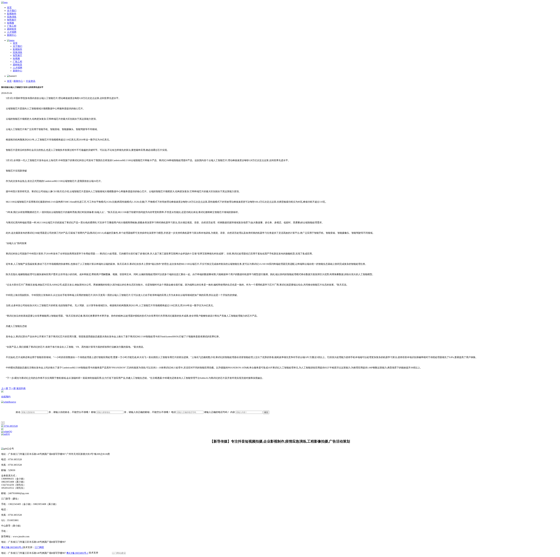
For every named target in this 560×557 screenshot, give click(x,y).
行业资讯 (30, 81)
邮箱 (131, 412)
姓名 (53, 412)
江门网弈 (39, 547)
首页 (9, 7)
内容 (233, 412)
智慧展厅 (11, 20)
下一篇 (12, 388)
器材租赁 (11, 29)
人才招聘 (11, 32)
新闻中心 (11, 35)
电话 (200, 412)
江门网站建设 (119, 553)
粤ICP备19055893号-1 (12, 547)
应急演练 (11, 16)
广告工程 (11, 26)
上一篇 (4, 388)
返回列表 (21, 388)
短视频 (10, 23)
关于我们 (11, 10)
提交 (266, 412)
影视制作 (11, 13)
